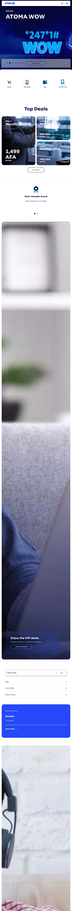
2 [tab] (9, 63)
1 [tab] (6, 63)
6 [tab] (21, 63)
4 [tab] (15, 63)
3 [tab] (12, 63)
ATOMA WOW (36, 63)
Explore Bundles (21, 646)
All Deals (35, 170)
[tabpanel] (36, 35)
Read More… (10, 729)
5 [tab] (18, 63)
